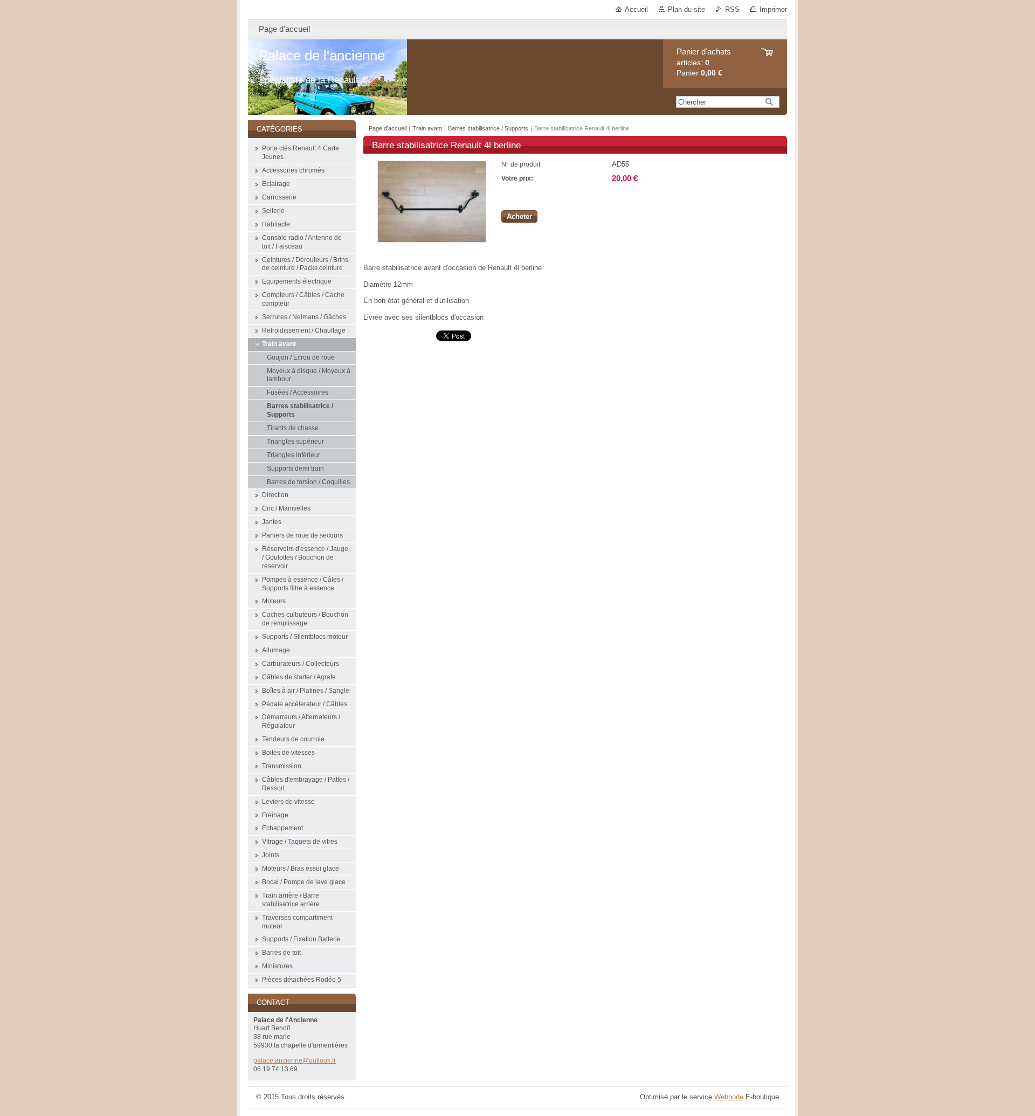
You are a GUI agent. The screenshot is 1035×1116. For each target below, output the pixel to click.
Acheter (519, 216)
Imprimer (773, 9)
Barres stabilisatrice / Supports (488, 128)
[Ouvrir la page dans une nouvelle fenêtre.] (431, 240)
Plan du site (686, 9)
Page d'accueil (387, 128)
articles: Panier (704, 62)
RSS (732, 9)
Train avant (428, 128)
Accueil (636, 9)
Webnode (728, 1097)
